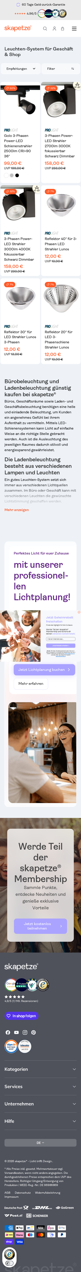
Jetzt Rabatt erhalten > (60, 646)
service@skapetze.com (70, 653)
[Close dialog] (79, 612)
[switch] (9, 1263)
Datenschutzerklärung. (61, 656)
